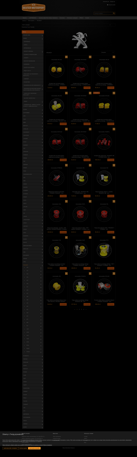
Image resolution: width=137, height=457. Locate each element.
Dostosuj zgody (23, 448)
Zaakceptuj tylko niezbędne (10, 448)
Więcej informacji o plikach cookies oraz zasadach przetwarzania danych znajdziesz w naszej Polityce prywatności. (27, 445)
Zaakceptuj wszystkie (34, 448)
